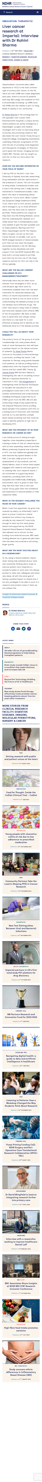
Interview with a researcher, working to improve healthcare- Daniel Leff (21, 1240)
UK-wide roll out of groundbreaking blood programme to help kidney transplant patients (20, 651)
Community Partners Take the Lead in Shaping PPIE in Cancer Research (21, 882)
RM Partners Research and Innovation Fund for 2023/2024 (21, 1014)
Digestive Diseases (19, 57)
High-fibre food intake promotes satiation (21, 1328)
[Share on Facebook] (29, 629)
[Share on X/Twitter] (24, 629)
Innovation (9, 21)
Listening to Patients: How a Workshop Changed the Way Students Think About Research (21, 1101)
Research (6, 57)
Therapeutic (25, 21)
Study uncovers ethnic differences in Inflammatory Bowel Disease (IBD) (21, 1370)
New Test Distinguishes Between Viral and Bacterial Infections (21, 927)
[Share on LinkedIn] (13, 629)
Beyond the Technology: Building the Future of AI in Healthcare (19, 679)
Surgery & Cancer (21, 60)
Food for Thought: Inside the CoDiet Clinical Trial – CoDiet (21, 792)
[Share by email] (18, 629)
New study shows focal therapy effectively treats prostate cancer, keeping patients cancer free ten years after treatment (20, 694)
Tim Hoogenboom (26, 381)
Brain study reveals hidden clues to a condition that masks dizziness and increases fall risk (20, 666)
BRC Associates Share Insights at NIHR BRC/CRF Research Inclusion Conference (21, 1284)
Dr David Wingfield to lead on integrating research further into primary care (21, 1196)
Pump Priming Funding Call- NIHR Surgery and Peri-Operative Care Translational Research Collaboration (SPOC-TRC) (21, 1149)
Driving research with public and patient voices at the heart (21, 756)
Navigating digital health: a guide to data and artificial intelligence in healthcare (21, 1057)
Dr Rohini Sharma (9, 115)
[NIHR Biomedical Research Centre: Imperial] (13, 3)
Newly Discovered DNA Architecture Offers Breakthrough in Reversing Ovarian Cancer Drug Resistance (21, 1418)
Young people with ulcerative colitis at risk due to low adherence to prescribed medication (21, 837)
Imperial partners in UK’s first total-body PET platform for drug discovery (21, 971)
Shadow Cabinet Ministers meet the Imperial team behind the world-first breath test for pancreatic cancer (21, 1466)
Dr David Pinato (20, 351)
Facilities (28, 51)
